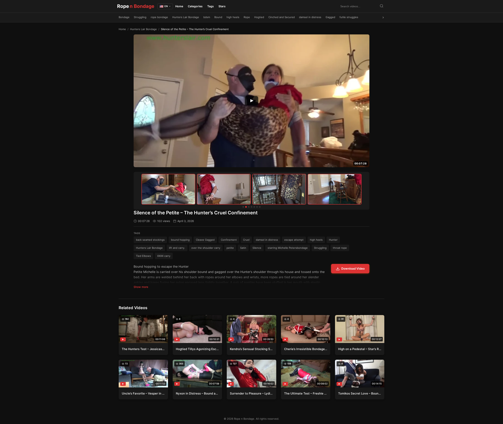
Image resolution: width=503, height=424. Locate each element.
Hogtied (259, 17)
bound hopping (180, 239)
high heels (233, 17)
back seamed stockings (150, 239)
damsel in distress (310, 17)
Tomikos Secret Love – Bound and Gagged (359, 393)
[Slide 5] (254, 207)
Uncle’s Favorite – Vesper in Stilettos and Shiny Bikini (143, 393)
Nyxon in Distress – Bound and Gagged (197, 393)
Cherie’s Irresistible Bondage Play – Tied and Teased (305, 349)
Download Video (353, 268)
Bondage (124, 17)
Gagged (330, 17)
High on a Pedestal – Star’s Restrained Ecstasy (359, 349)
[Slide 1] (243, 207)
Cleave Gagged (205, 239)
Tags (210, 6)
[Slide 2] (246, 207)
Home (179, 6)
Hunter (333, 239)
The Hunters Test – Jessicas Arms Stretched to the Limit (143, 349)
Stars (222, 6)
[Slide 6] (257, 207)
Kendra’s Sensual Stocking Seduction (251, 349)
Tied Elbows (143, 255)
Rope (135, 6)
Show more (141, 287)
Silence (256, 247)
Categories (195, 6)
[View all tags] (383, 17)
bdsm (206, 17)
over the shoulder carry (205, 247)
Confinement (229, 239)
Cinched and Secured (281, 17)
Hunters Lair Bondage (185, 17)
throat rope (340, 247)
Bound (218, 17)
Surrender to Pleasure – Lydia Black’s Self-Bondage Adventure (251, 393)
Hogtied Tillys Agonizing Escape (197, 349)
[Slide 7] (260, 207)
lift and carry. (177, 247)
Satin (243, 247)
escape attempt (294, 239)
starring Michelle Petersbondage (288, 247)
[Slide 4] (251, 207)
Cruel (246, 239)
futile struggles (349, 17)
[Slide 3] (249, 207)
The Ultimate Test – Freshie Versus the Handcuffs (305, 393)
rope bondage (159, 17)
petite (230, 247)
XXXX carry (163, 255)
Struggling (140, 17)
